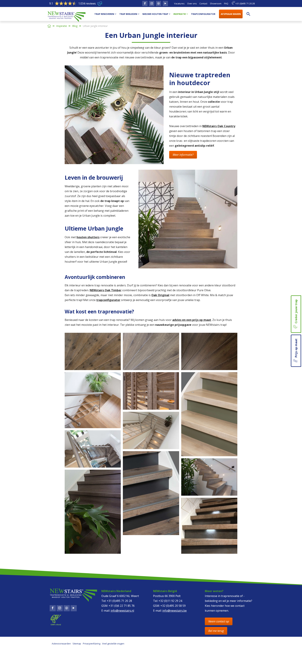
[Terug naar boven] (16, 644)
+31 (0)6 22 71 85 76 (122, 606)
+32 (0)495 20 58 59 (173, 606)
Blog (75, 26)
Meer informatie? (183, 155)
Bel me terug (216, 631)
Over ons (192, 3)
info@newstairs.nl (122, 611)
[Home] (49, 26)
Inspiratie (61, 26)
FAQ (226, 3)
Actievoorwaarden (61, 643)
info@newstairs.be (174, 611)
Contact (203, 3)
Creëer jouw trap (296, 311)
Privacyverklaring (91, 643)
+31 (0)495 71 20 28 (245, 3)
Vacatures (179, 3)
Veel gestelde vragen (113, 643)
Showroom (215, 3)
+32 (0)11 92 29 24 (170, 601)
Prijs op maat (296, 348)
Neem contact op (218, 621)
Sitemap (77, 643)
